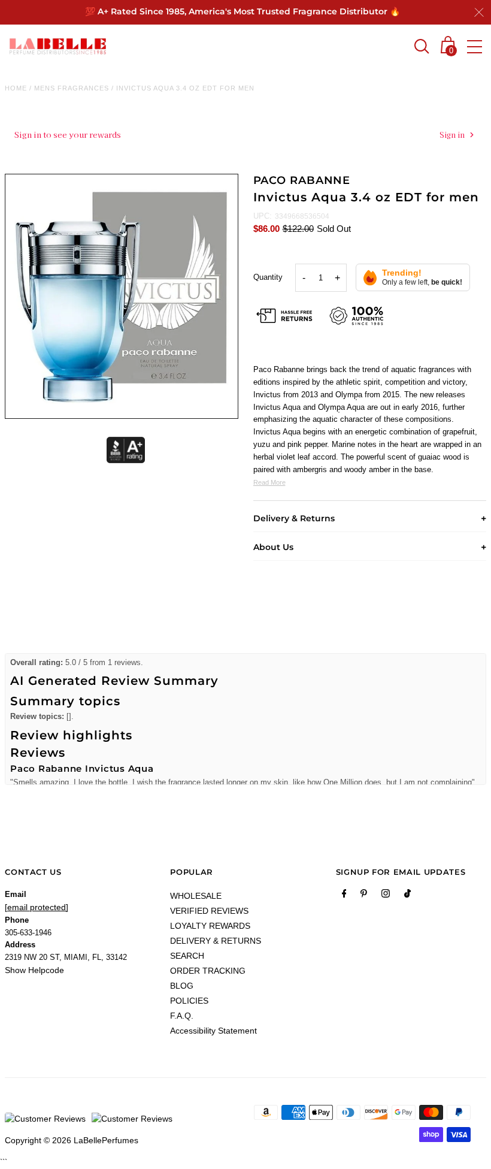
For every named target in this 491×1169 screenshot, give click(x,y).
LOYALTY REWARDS (210, 926)
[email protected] (36, 907)
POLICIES (189, 1000)
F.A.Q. (181, 1015)
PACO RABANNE (302, 180)
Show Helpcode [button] (34, 970)
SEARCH (187, 955)
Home (16, 88)
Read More (269, 482)
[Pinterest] (363, 895)
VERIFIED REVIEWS (209, 911)
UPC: (262, 216)
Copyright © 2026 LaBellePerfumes (71, 1140)
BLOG (181, 985)
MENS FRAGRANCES (71, 88)
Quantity (268, 277)
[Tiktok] (407, 895)
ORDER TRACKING (208, 970)
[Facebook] (344, 895)
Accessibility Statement (213, 1030)
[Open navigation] (474, 46)
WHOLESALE (196, 896)
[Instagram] (385, 895)
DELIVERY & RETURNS (215, 941)
